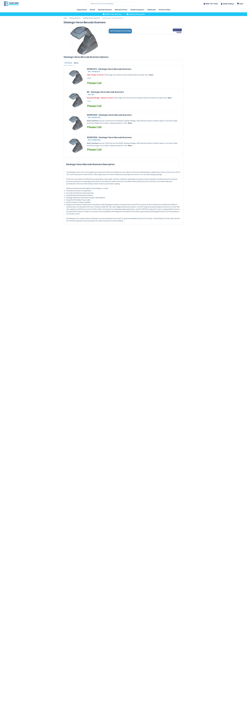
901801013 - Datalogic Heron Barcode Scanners (109, 69)
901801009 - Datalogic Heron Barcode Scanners (109, 137)
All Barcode (151, 10)
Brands (92, 10)
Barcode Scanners (105, 10)
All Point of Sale (164, 10)
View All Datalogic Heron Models (120, 31)
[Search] (88, 3)
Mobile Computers (137, 10)
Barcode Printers (121, 10)
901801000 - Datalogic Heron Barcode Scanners (109, 115)
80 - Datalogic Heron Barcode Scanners (105, 92)
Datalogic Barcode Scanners (91, 18)
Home (65, 18)
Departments (82, 10)
